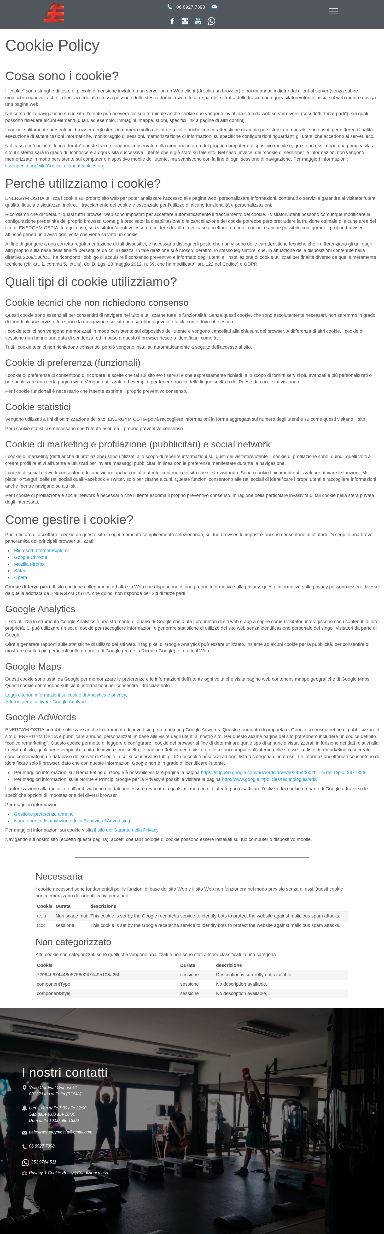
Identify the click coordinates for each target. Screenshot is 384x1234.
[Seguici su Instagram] (185, 21)
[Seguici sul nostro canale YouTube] (197, 21)
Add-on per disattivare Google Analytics (46, 701)
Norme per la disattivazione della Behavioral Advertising (72, 820)
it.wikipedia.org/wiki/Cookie (33, 165)
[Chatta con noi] (211, 21)
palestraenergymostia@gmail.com (60, 1132)
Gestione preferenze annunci (44, 814)
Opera (20, 577)
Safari (20, 570)
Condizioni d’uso (92, 1173)
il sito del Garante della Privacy (126, 830)
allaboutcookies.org (84, 165)
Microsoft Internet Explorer (41, 550)
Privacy (36, 1173)
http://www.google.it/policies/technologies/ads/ (270, 779)
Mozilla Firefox (29, 564)
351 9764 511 (43, 1162)
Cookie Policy (61, 1173)
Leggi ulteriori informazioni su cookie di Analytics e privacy (65, 695)
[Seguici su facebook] (172, 21)
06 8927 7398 (190, 7)
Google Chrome (30, 557)
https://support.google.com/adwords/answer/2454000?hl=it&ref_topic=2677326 (283, 772)
